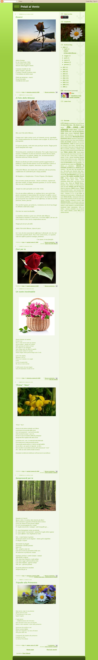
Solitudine (66, 189)
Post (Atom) (26, 653)
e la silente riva (75, 201)
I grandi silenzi (73, 155)
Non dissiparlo (78, 169)
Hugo (83, 153)
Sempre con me (73, 186)
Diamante (78, 145)
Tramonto (67, 193)
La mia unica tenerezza (66, 160)
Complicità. (74, 141)
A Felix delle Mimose (25, 98)
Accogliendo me (73, 123)
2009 (64, 84)
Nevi (73, 169)
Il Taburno (80, 155)
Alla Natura (76, 125)
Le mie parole (68, 162)
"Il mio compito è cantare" (51, 472)
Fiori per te (21, 249)
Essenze (76, 150)
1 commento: (51, 645)
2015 (64, 71)
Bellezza (82, 134)
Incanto (66, 159)
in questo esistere (69, 203)
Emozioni (71, 150)
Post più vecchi (52, 649)
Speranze (78, 189)
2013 (64, 76)
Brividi (70, 136)
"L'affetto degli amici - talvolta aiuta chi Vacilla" (46, 577)
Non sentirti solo (68, 171)
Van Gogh (81, 196)
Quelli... (77, 179)
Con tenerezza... (65, 143)
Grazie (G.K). (76, 153)
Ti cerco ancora (78, 191)
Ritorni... (82, 183)
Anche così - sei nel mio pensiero (74, 131)
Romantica (63, 184)
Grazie (71, 153)
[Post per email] (56, 92)
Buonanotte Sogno (78, 136)
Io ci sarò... (75, 159)
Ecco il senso (66, 150)
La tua (79, 160)
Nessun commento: (50, 92)
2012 (64, 78)
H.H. (80, 153)
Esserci (19, 17)
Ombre (70, 172)
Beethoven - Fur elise (73, 134)
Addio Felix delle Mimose (51, 243)
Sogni (82, 188)
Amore (62, 131)
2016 (64, 69)
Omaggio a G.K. (64, 172)
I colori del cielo (65, 155)
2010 (64, 82)
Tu (71, 193)
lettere (68, 207)
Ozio (83, 172)
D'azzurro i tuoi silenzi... (69, 145)
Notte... (82, 171)
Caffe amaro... (80, 138)
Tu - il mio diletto (77, 193)
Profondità (63, 179)
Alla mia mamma (53, 379)
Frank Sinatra (80, 152)
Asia (72, 93)
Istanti (79, 159)
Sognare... (77, 188)
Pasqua (62, 174)
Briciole (67, 136)
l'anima (62, 205)
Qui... (67, 183)
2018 (64, 47)
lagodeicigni (63, 207)
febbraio (66, 62)
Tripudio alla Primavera (26, 583)
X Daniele (67, 200)
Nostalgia (75, 171)
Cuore (72, 143)
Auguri (82, 133)
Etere (83, 150)
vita (79, 210)
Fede (62, 152)
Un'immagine (76, 196)
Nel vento (69, 169)
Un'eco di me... (68, 196)
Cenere (62, 140)
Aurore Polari (64, 134)
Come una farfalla (66, 141)
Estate (79, 150)
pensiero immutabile (71, 208)
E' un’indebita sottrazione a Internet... (72, 148)
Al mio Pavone (80, 123)
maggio (66, 56)
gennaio (66, 64)
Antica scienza (69, 133)
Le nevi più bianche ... (77, 162)
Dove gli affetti (64, 146)
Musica (73, 167)
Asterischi (76, 133)
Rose (67, 184)
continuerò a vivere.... (75, 200)
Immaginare (76, 157)
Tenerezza (71, 191)
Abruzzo (66, 123)
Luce (75, 164)
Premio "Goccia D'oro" (71, 177)
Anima (62, 133)
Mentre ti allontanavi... (67, 165)
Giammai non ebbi (65, 153)
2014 (64, 74)
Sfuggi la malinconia (66, 188)
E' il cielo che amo (78, 146)
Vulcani (62, 200)
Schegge (72, 184)
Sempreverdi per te (24, 478)
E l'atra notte (71, 146)
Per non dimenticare (70, 174)
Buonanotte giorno (66, 138)
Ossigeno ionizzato (77, 172)
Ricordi (77, 183)
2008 (64, 87)
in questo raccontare (79, 203)
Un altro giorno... (71, 195)
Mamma (78, 164)
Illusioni (71, 157)
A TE (62, 123)
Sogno (62, 189)
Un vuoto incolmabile (25, 292)
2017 (64, 67)
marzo (66, 60)
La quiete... (75, 160)
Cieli (71, 140)
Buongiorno (74, 138)
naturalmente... (74, 207)
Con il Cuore (81, 141)
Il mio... (67, 157)
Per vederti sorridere (73, 176)
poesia (66, 210)
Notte (79, 171)
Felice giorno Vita (70, 152)
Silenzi (73, 188)
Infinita (70, 159)
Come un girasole (80, 140)
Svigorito (66, 191)
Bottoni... (63, 136)
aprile (66, 58)
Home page (30, 649)
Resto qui (71, 183)
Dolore (82, 145)
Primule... (82, 177)
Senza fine (81, 186)
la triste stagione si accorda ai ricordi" (74, 205)
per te (78, 208)
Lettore (71, 164)
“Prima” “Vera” (22, 385)
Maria (82, 164)
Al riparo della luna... (67, 125)
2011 (64, 80)
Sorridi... (71, 189)
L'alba (82, 159)
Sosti (75, 189)
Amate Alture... (73, 129)
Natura (78, 167)
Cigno (74, 140)
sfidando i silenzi (72, 210)
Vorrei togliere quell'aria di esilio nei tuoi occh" (72, 198)
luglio (66, 49)
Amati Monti (81, 129)
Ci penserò (67, 140)
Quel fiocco (70, 179)
